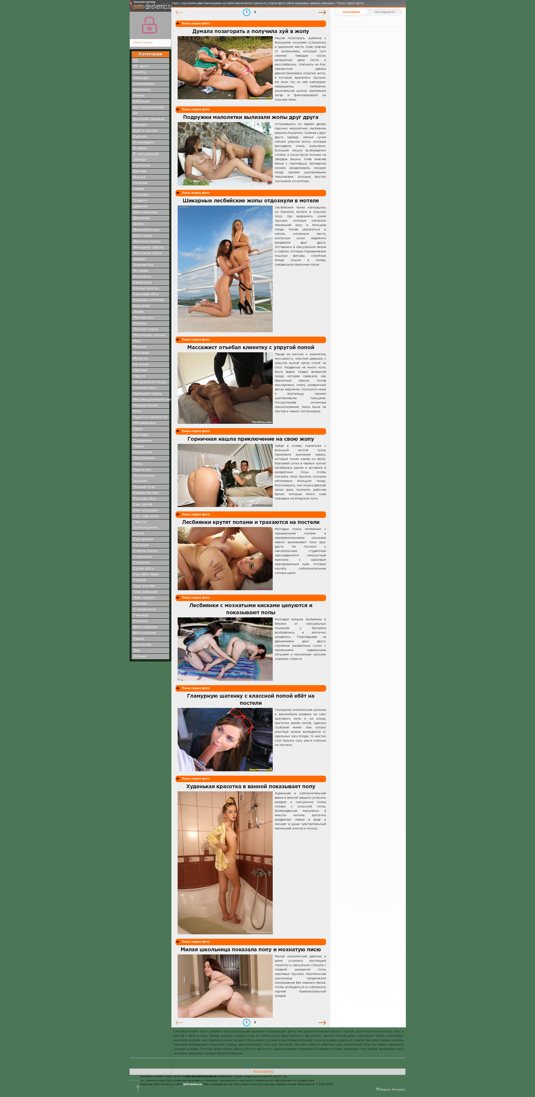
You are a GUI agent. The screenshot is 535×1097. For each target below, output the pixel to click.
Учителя (140, 621)
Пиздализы (142, 440)
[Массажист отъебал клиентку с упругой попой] (225, 388)
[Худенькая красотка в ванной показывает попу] (225, 862)
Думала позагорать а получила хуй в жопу (250, 31)
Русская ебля (144, 498)
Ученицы (140, 615)
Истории (140, 270)
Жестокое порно (147, 253)
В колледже (143, 142)
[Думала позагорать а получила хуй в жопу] (225, 69)
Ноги (137, 411)
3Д (135, 60)
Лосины (139, 323)
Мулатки (140, 358)
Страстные (142, 556)
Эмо (136, 650)
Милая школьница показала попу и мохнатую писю (251, 950)
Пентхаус (141, 434)
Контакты (263, 1072)
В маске (140, 148)
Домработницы (146, 229)
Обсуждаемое (384, 12)
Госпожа (140, 194)
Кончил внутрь (146, 288)
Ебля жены (142, 235)
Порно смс (142, 469)
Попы (138, 464)
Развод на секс (146, 492)
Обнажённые (144, 423)
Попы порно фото (196, 23)
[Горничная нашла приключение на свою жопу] (225, 475)
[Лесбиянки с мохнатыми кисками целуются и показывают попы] (225, 649)
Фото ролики (144, 633)
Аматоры (141, 78)
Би (135, 113)
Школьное (142, 644)
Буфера (139, 136)
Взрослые (141, 165)
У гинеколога (144, 609)
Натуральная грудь (149, 382)
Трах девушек (145, 592)
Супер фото (143, 568)
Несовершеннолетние (152, 399)
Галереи (140, 183)
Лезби (138, 311)
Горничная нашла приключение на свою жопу (250, 439)
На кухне (140, 364)
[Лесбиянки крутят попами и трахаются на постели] (225, 558)
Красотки (141, 306)
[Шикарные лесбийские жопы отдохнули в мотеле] (225, 269)
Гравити (140, 200)
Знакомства (143, 265)
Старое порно (145, 551)
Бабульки (141, 101)
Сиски (138, 533)
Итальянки (142, 276)
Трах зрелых (144, 597)
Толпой (139, 580)
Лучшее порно (145, 329)
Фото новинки (145, 627)
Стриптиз (141, 562)
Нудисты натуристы (150, 417)
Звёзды (139, 259)
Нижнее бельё (145, 405)
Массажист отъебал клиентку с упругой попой (250, 347)
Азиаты (139, 72)
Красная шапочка (148, 300)
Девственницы (145, 212)
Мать (137, 341)
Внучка (139, 177)
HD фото (140, 66)
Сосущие (141, 545)
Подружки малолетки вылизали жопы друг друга (250, 117)
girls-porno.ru (192, 1084)
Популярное (351, 12)
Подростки (142, 452)
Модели (139, 347)
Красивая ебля (146, 294)
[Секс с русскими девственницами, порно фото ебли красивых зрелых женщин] (149, 8)
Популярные (144, 458)
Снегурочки (143, 539)
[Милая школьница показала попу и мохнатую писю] (225, 986)
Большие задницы (149, 119)
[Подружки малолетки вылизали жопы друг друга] (225, 153)
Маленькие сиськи (149, 335)
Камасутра (142, 282)
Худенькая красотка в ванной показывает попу (250, 786)
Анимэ (138, 95)
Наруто (139, 376)
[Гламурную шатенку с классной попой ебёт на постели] (225, 739)
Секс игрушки (145, 510)
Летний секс (143, 317)
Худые (138, 638)
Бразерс (140, 124)
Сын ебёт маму (146, 574)
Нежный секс (144, 388)
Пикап (138, 446)
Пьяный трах (144, 487)
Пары (138, 428)
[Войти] (149, 25)
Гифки (138, 188)
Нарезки (140, 370)
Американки (144, 84)
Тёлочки (140, 603)
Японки (139, 656)
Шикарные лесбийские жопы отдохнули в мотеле (251, 201)
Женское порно (146, 241)
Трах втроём (144, 586)
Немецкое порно (147, 393)
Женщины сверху (148, 247)
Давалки (140, 206)
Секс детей (142, 504)
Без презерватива (148, 107)
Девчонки (141, 218)
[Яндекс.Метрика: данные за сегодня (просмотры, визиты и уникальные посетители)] (390, 1090)
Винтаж (139, 171)
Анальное (141, 89)
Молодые (141, 352)
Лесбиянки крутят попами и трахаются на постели (251, 522)
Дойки (138, 224)
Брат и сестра (145, 130)
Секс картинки (146, 516)
